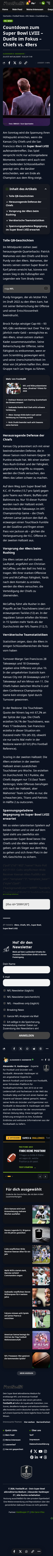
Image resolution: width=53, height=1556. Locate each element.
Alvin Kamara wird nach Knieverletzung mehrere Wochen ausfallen (15, 1211)
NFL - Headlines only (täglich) (22, 1003)
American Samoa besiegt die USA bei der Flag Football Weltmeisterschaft (16, 1337)
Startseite (7, 16)
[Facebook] (46, 1060)
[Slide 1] (5, 1176)
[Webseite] (42, 1060)
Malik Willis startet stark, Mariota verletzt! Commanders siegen (15, 1273)
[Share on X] (14, 62)
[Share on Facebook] (9, 62)
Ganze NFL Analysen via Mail (22, 1016)
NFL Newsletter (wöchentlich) (23, 996)
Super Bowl (36, 925)
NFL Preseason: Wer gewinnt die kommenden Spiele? (17, 1357)
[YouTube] (40, 1451)
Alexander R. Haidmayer (13, 54)
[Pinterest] (31, 1457)
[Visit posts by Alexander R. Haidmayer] (5, 1060)
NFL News (30, 16)
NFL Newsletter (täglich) (20, 990)
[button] (27, 3)
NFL (28, 925)
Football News (18, 16)
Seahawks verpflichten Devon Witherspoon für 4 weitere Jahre (17, 1294)
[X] (35, 1451)
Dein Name (9, 964)
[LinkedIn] (36, 1457)
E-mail (6, 976)
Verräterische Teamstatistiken (26, 220)
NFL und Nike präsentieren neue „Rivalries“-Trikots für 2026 (35, 388)
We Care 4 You (37, 1512)
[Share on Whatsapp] (20, 62)
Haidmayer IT (22, 1512)
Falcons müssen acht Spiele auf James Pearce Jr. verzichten (16, 1316)
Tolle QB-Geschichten (21, 196)
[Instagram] (49, 1060)
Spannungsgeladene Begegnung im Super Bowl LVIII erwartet (26, 227)
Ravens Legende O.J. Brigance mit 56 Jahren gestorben (17, 1231)
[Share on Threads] (40, 1048)
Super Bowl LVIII (10, 928)
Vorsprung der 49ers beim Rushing (22, 212)
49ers (16, 925)
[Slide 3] (11, 1176)
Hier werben (29, 1422)
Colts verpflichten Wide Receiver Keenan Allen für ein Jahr (17, 1251)
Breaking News (15, 1009)
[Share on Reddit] (34, 1048)
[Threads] (45, 1457)
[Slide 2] (8, 1176)
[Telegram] (41, 1457)
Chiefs (23, 925)
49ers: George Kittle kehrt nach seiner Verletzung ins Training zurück (23, 416)
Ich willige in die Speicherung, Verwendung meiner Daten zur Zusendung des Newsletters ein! (21, 1025)
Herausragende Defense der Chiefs (23, 203)
